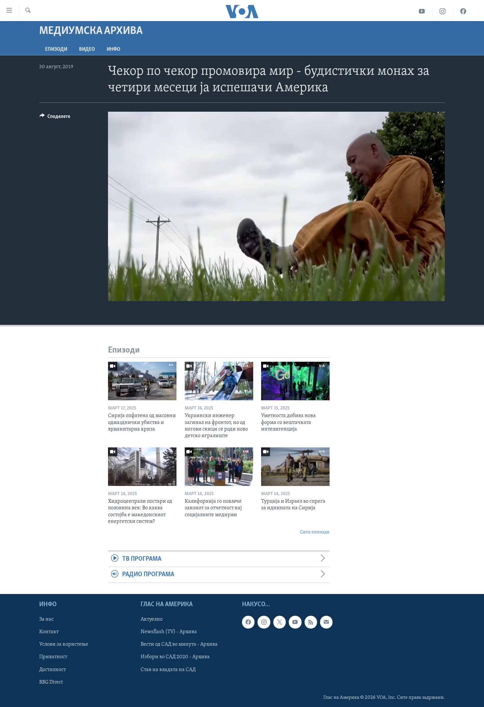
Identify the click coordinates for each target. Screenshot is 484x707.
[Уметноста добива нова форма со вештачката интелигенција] (295, 381)
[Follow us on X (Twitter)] (279, 622)
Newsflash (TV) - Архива (169, 632)
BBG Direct (51, 682)
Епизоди (56, 49)
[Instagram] (442, 11)
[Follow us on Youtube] (295, 622)
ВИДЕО (87, 49)
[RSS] (311, 622)
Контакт (49, 632)
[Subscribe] (326, 622)
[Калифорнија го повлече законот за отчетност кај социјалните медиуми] (219, 466)
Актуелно (152, 619)
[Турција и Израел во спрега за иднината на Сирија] (295, 466)
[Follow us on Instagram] (263, 622)
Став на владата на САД (168, 669)
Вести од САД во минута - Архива (179, 644)
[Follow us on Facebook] (248, 622)
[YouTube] (422, 11)
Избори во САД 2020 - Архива (175, 657)
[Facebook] (463, 11)
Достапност (52, 669)
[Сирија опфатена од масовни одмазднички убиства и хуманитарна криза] (142, 381)
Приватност (53, 657)
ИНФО (113, 49)
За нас (46, 619)
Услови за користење (63, 644)
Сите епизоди (315, 532)
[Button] (55, 118)
